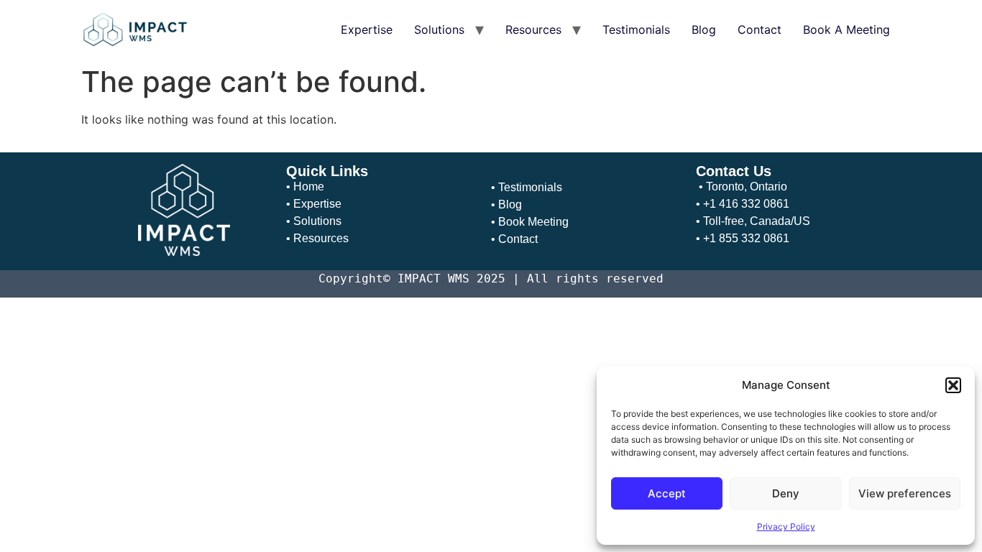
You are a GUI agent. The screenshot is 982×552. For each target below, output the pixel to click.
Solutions (439, 29)
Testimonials (636, 29)
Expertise (367, 29)
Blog (704, 29)
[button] (953, 385)
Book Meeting (533, 222)
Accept (667, 493)
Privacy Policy (786, 526)
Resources (533, 29)
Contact (759, 29)
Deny (785, 493)
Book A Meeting (846, 29)
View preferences (904, 493)
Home (308, 186)
